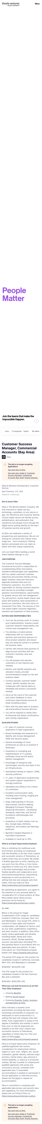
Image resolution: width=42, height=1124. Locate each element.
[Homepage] (10, 3)
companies (16, 431)
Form (17, 1078)
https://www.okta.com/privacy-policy (18, 903)
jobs (7, 431)
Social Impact (19, 997)
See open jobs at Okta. (17, 470)
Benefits (17, 993)
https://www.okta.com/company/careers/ (20, 885)
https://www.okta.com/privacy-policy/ (18, 1096)
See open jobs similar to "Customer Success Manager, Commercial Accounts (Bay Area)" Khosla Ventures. (23, 475)
